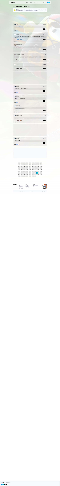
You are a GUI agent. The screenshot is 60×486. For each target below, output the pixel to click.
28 (35, 164)
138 (32, 176)
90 (32, 171)
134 (26, 176)
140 (35, 176)
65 (18, 169)
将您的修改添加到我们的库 (35, 186)
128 (41, 174)
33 (18, 166)
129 (18, 176)
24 (29, 164)
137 (30, 176)
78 (38, 169)
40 (29, 166)
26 (32, 164)
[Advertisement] (30, 17)
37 (24, 166)
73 (30, 169)
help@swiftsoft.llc (27, 186)
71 (27, 169)
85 (24, 171)
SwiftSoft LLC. (26, 191)
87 (27, 171)
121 (30, 174)
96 (41, 171)
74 (32, 169)
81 (18, 171)
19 (21, 164)
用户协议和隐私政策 (21, 188)
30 (38, 164)
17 (18, 164)
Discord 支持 (27, 185)
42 (32, 166)
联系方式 (31, 2)
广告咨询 (27, 2)
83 (21, 171)
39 (27, 166)
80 (41, 169)
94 (38, 171)
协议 (37, 2)
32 (41, 164)
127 (40, 174)
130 (19, 176)
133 (24, 176)
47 (40, 166)
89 (30, 171)
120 (29, 174)
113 (18, 174)
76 (35, 169)
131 (21, 176)
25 (30, 164)
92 (35, 171)
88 (29, 171)
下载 (48, 2)
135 (27, 176)
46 (38, 166)
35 (21, 166)
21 (24, 164)
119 (27, 174)
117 (24, 174)
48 (41, 166)
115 (21, 174)
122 (32, 174)
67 (21, 169)
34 (19, 166)
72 (29, 169)
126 (38, 174)
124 (35, 174)
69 (24, 169)
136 (29, 176)
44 (35, 166)
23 (27, 164)
